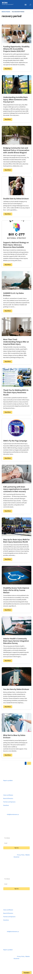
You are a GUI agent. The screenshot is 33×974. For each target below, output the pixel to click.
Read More (8, 69)
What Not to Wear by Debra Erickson (14, 736)
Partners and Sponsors (9, 802)
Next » (29, 763)
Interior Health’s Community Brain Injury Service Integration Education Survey (16, 641)
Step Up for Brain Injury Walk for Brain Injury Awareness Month (16, 540)
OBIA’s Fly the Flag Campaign (15, 440)
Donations (6, 805)
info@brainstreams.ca (13, 814)
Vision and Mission (8, 795)
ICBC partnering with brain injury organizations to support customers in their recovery (16, 489)
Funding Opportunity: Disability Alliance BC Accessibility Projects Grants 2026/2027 (16, 49)
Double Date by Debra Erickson (16, 198)
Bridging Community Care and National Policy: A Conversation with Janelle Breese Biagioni (16, 150)
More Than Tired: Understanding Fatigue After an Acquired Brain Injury (16, 341)
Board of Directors (8, 798)
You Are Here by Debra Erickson (16, 689)
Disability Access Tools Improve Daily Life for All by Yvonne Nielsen (16, 590)
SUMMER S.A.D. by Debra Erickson (13, 294)
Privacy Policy (21, 855)
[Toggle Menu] (25, 4)
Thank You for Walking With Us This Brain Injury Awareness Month (15, 392)
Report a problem (8, 780)
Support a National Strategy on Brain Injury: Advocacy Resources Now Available (16, 245)
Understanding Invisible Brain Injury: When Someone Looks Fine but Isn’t (15, 99)
